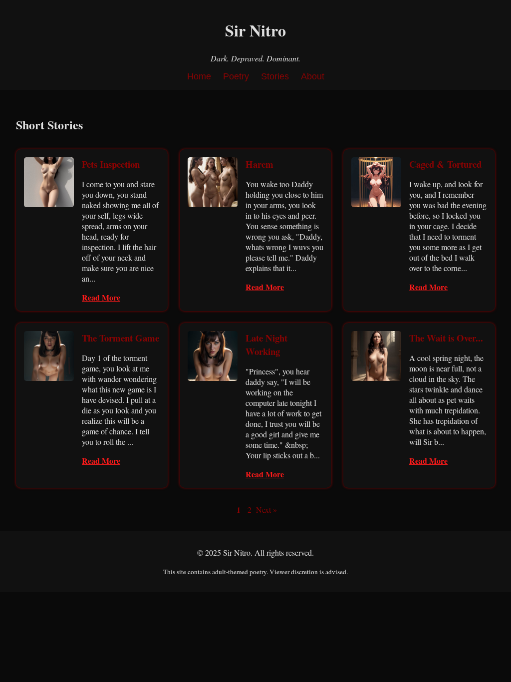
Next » (266, 509)
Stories (275, 76)
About (312, 76)
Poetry (236, 76)
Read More (101, 297)
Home (199, 76)
